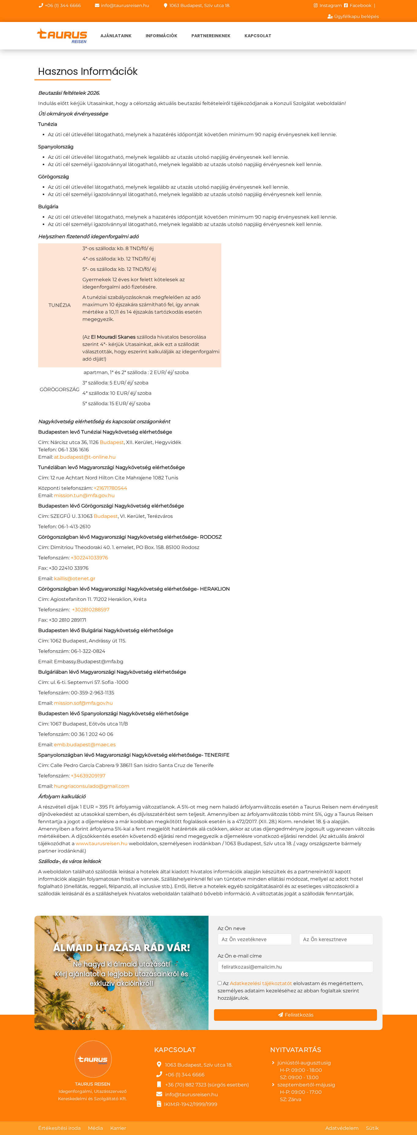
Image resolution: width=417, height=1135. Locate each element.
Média (95, 1128)
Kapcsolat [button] (258, 36)
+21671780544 (110, 488)
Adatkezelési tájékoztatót (261, 983)
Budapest (112, 442)
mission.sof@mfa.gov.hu (83, 703)
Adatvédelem (342, 1128)
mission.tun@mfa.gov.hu (84, 495)
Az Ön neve (231, 928)
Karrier (118, 1128)
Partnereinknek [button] (210, 36)
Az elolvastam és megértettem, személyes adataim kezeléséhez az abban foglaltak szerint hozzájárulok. (290, 990)
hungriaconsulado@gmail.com (91, 786)
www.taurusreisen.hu (102, 843)
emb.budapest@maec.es (85, 745)
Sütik (372, 1128)
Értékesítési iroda (59, 1128)
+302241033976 (89, 558)
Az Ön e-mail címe (240, 956)
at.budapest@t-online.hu (85, 457)
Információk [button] (161, 36)
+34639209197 (88, 776)
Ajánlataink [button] (116, 36)
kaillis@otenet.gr (74, 578)
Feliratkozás (299, 1015)
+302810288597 (90, 610)
